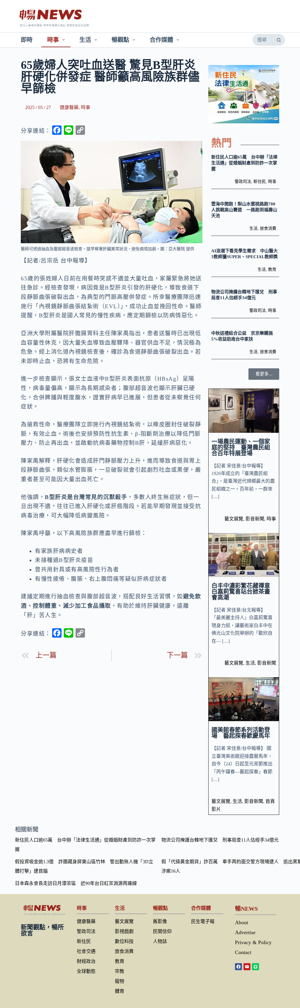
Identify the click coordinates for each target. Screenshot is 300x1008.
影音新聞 (255, 518)
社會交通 (86, 951)
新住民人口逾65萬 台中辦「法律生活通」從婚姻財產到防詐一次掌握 (244, 163)
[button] (263, 374)
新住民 (259, 181)
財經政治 (86, 961)
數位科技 (124, 941)
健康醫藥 (69, 107)
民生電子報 (202, 921)
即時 (27, 39)
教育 (272, 269)
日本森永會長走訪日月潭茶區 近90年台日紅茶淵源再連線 (76, 883)
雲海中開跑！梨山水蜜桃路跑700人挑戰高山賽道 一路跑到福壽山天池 (244, 210)
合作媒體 (161, 39)
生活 (85, 39)
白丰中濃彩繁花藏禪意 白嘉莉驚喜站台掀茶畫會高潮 (244, 592)
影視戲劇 (124, 931)
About (241, 922)
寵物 (119, 981)
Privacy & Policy (253, 942)
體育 (119, 991)
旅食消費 (268, 228)
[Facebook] (238, 966)
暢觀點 (120, 39)
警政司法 (243, 181)
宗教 (119, 971)
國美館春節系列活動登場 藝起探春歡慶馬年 (241, 733)
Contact (243, 952)
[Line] (255, 966)
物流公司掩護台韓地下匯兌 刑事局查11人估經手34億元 (220, 839)
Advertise (245, 932)
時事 (53, 39)
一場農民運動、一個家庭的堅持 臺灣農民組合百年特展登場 (241, 447)
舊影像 (160, 921)
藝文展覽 (233, 518)
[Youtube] (246, 966)
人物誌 (160, 941)
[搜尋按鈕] (279, 40)
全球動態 (86, 971)
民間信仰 (162, 931)
